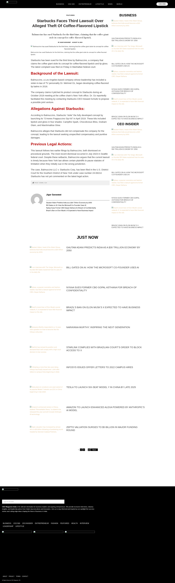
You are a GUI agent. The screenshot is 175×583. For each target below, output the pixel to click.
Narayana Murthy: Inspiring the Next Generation (98, 327)
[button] (170, 4)
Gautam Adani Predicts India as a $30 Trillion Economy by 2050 (69, 202)
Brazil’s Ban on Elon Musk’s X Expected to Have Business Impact (69, 210)
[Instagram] (4, 517)
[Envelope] (10, 517)
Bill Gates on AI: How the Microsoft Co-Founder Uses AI (66, 205)
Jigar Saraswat (65, 42)
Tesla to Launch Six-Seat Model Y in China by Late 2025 (101, 387)
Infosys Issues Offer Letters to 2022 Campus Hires (99, 367)
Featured (70, 15)
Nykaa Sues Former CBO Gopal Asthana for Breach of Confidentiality (71, 208)
